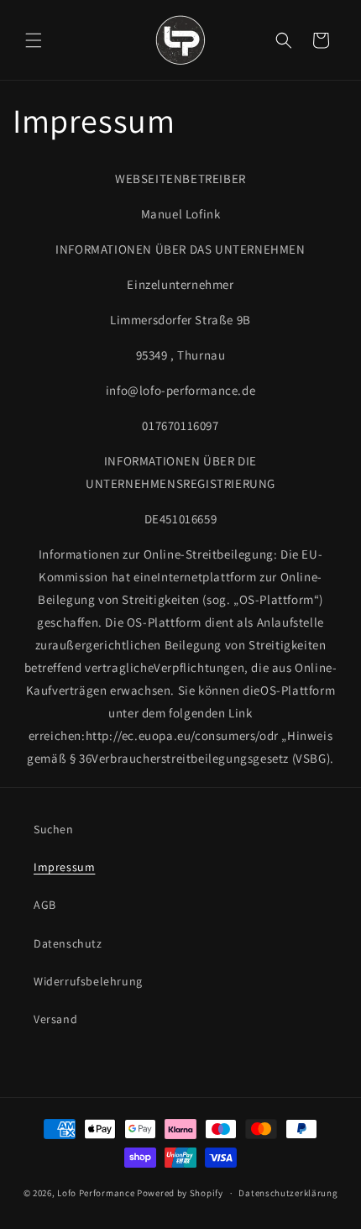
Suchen (54, 829)
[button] (33, 40)
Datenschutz (68, 943)
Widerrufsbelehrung (88, 981)
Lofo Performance (95, 1193)
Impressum (64, 866)
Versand (55, 1019)
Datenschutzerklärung (287, 1193)
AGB (45, 904)
